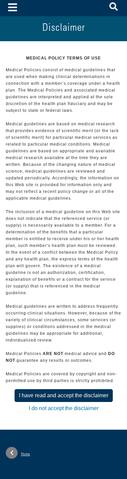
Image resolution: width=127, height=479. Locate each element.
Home (25, 454)
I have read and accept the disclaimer (63, 395)
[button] (113, 8)
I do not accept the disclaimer (64, 408)
